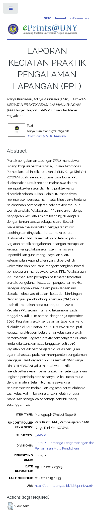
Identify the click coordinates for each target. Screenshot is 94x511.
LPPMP (40, 435)
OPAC (47, 18)
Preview (60, 136)
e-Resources (79, 18)
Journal (60, 18)
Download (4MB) (39, 136)
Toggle (11, 9)
